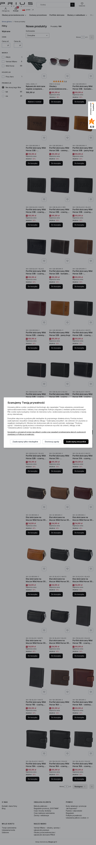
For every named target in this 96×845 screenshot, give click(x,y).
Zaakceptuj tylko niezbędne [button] (25, 441)
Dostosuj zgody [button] (52, 441)
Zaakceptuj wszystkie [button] (76, 441)
